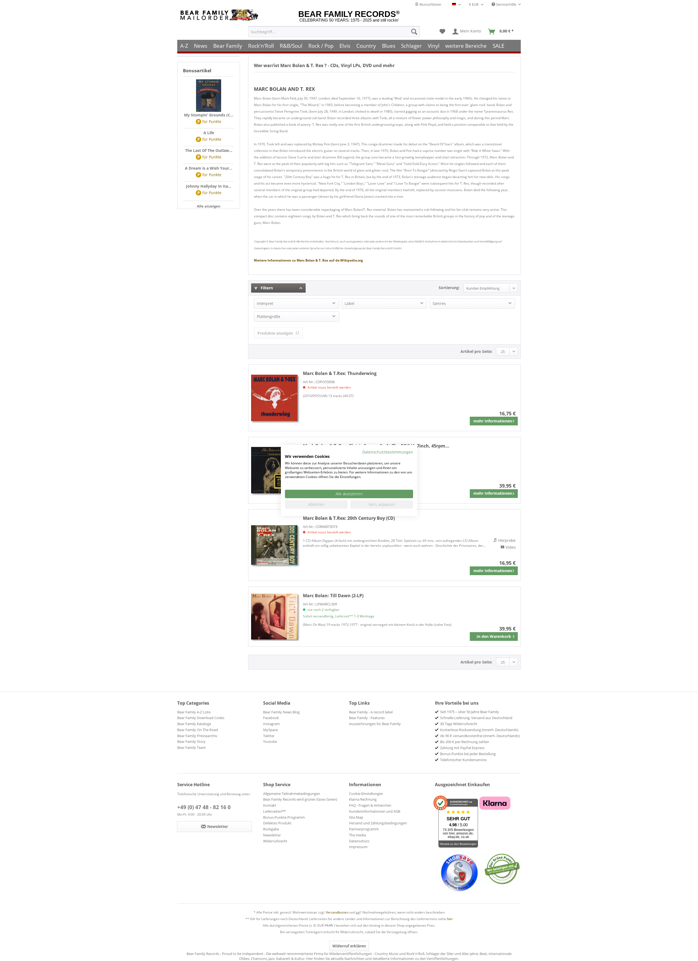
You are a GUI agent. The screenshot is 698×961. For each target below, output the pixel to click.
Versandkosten (337, 912)
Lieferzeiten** (274, 811)
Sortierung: (449, 287)
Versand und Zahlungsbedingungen (378, 823)
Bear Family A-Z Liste (193, 712)
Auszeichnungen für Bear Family (375, 723)
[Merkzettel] (442, 31)
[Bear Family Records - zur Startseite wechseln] (220, 15)
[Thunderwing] (274, 397)
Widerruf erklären (349, 945)
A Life (208, 132)
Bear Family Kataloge (194, 723)
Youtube (270, 741)
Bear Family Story (191, 741)
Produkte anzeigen (275, 333)
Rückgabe (271, 829)
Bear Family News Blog (281, 712)
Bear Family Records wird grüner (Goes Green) (300, 799)
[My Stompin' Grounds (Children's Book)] (208, 95)
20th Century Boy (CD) (349, 518)
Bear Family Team (191, 747)
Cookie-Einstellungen (366, 793)
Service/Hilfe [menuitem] (506, 4)
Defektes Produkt (277, 823)
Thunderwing (340, 373)
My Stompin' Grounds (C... (208, 115)
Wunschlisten (430, 4)
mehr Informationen (492, 421)
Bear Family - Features (367, 717)
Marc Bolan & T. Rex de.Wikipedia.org (308, 260)
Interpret (265, 303)
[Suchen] (414, 31)
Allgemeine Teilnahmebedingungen (291, 793)
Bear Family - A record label (371, 712)
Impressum (358, 846)
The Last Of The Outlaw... (208, 150)
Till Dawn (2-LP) (333, 596)
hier (450, 919)
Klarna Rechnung (363, 799)
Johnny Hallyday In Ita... (208, 186)
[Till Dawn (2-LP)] (274, 616)
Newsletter (272, 835)
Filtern (266, 287)
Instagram (271, 723)
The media (357, 835)
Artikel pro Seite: (476, 351)
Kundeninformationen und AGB (374, 811)
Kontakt (269, 805)
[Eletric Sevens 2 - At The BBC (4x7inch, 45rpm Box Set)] (274, 470)
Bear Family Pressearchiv (197, 735)
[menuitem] (334, 31)
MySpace (270, 729)
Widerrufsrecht (275, 841)
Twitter (269, 735)
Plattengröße (268, 316)
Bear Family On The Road (197, 729)
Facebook (271, 717)
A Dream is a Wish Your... (208, 168)
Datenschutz (359, 841)
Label (349, 303)
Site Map (356, 817)
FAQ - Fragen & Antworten (370, 805)
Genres (439, 303)
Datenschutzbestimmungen (387, 452)
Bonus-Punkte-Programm (284, 817)
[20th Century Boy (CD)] (274, 545)
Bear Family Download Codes (200, 717)
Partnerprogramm (364, 829)
